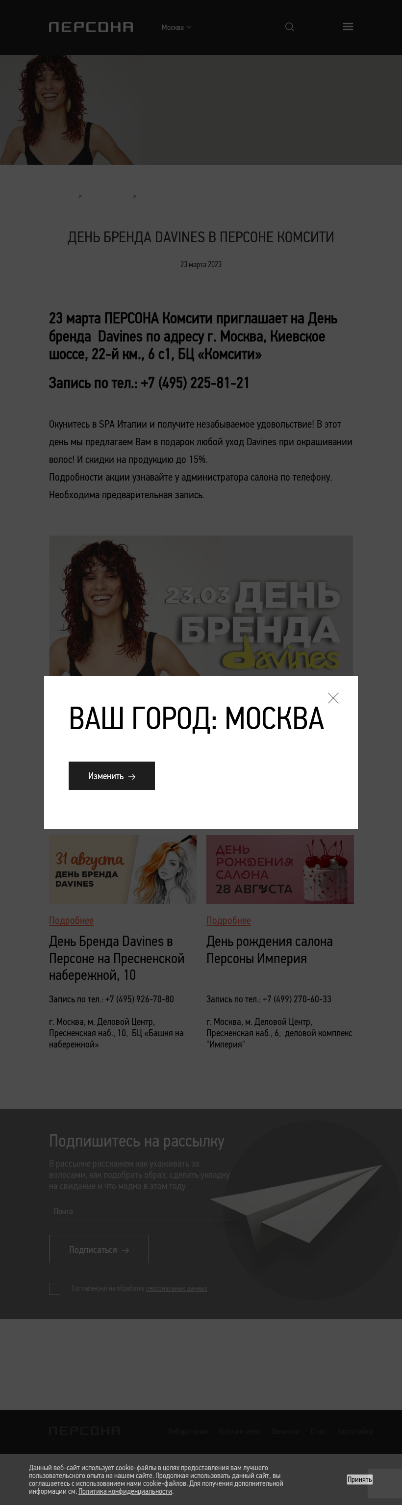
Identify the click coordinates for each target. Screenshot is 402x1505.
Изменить (106, 775)
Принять (360, 1479)
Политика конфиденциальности (125, 1491)
